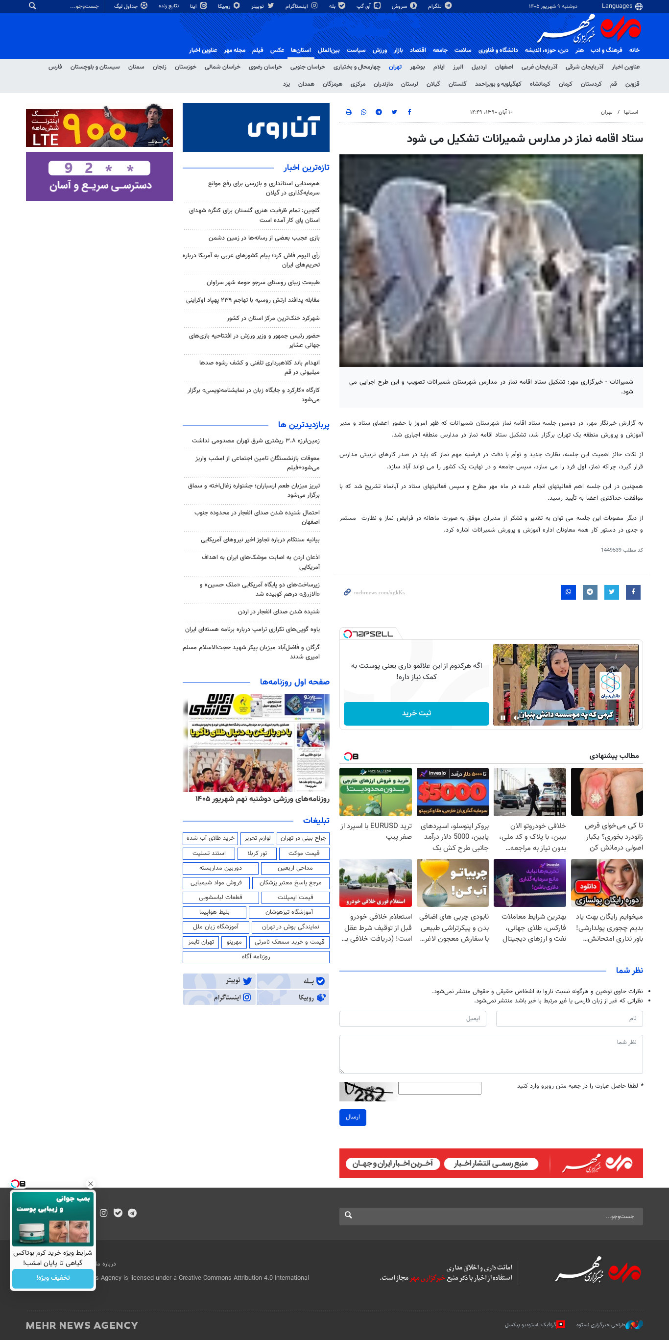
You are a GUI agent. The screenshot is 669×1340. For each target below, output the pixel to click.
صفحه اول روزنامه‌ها (295, 682)
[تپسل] (348, 634)
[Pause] (503, 718)
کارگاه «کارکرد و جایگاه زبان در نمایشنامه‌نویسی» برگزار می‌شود (254, 395)
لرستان (409, 84)
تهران (395, 67)
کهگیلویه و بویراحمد (498, 84)
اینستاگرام (298, 6)
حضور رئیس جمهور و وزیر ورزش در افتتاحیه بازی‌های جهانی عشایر (254, 340)
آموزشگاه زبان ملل (216, 927)
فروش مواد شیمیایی (216, 883)
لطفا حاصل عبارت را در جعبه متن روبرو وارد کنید (580, 1086)
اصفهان (504, 67)
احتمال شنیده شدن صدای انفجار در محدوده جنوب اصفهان (257, 517)
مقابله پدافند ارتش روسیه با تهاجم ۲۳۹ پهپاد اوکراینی (253, 300)
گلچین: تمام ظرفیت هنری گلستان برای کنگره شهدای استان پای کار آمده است (254, 215)
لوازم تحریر (257, 838)
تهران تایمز (201, 942)
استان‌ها (301, 50)
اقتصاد (418, 50)
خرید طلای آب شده (211, 838)
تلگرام (435, 6)
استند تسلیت (209, 853)
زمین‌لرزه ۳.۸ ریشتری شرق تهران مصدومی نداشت (256, 441)
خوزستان (185, 67)
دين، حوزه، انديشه (547, 50)
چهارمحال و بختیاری (357, 67)
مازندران (383, 84)
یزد (286, 84)
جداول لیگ (126, 6)
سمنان (136, 67)
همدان (306, 84)
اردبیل (479, 67)
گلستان (458, 84)
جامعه (440, 50)
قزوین (632, 84)
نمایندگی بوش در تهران (290, 927)
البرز (458, 67)
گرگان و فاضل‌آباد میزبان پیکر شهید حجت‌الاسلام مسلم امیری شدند (251, 652)
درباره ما (106, 1264)
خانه (634, 50)
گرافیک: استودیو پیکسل (530, 1325)
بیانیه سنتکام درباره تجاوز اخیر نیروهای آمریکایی (260, 540)
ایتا (194, 6)
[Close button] (91, 1184)
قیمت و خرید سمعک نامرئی (290, 942)
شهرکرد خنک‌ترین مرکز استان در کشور (272, 318)
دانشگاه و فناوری (498, 50)
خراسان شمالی (222, 67)
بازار (398, 50)
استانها (631, 112)
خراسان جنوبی (307, 67)
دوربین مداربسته (220, 868)
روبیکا (225, 6)
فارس (55, 67)
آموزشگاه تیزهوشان (289, 912)
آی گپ (364, 6)
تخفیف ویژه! (53, 1278)
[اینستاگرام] (103, 1214)
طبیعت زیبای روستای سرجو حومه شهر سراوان (263, 283)
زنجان (160, 67)
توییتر (258, 6)
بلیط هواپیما (214, 912)
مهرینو (234, 942)
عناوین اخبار (626, 67)
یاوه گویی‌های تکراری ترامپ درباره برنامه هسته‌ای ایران (252, 629)
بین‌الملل (329, 50)
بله (333, 6)
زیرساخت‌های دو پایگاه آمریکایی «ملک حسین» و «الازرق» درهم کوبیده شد (260, 589)
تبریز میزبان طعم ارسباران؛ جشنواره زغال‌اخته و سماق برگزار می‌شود (254, 490)
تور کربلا (257, 853)
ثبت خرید (416, 713)
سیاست (356, 50)
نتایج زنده (169, 6)
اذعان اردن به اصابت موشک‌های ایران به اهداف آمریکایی (261, 562)
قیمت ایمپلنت (295, 897)
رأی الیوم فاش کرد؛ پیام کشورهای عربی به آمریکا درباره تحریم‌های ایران (251, 260)
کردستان (591, 84)
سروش (400, 6)
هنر (579, 50)
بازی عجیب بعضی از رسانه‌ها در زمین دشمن (264, 238)
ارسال (353, 1117)
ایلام (439, 67)
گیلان (433, 84)
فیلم (257, 50)
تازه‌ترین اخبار (307, 168)
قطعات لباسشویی (220, 897)
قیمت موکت (304, 853)
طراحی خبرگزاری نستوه (600, 1325)
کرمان (566, 84)
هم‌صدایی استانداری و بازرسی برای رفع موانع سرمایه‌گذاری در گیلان (264, 188)
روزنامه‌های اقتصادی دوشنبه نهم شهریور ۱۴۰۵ (259, 799)
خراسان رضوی (265, 67)
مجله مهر (234, 50)
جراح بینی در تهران (303, 838)
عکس (277, 50)
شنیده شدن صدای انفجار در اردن (279, 612)
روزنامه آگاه (256, 957)
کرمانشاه (540, 84)
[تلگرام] (132, 1214)
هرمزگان (332, 84)
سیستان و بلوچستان (95, 67)
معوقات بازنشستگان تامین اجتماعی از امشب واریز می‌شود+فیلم (257, 463)
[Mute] (517, 718)
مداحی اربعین (295, 868)
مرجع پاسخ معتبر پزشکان (291, 883)
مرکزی (358, 84)
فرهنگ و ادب (606, 50)
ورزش (380, 50)
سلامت (463, 50)
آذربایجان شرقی (584, 67)
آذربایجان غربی (539, 67)
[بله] (118, 1214)
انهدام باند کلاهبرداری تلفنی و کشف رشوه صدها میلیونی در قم (259, 367)
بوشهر (417, 67)
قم (613, 84)
